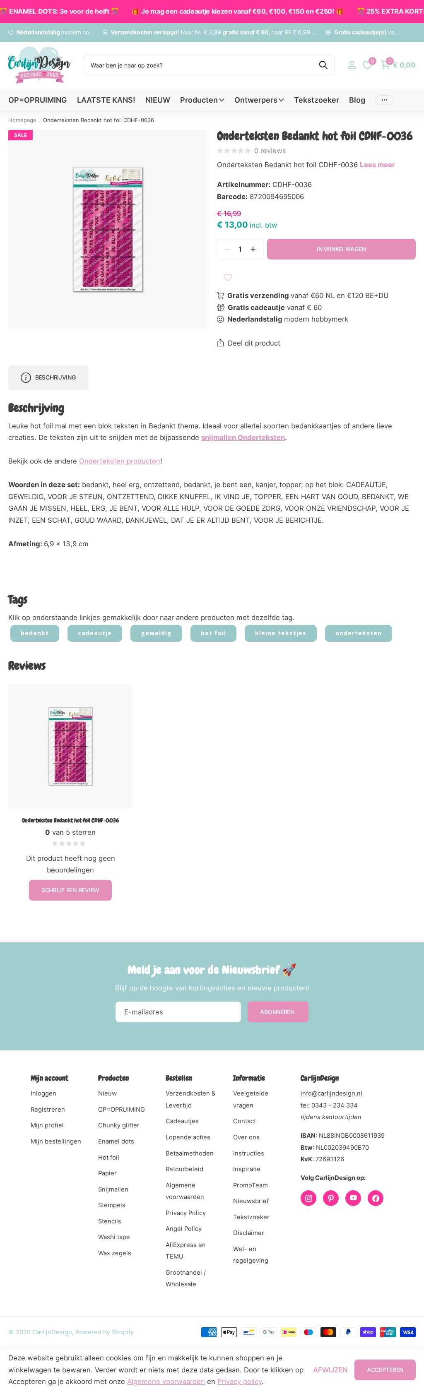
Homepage (22, 120)
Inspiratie (246, 1169)
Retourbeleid (184, 1169)
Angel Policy (184, 1228)
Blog (357, 100)
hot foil (213, 633)
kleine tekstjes (280, 633)
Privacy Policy (186, 1213)
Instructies (248, 1153)
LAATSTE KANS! (106, 100)
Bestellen (179, 1078)
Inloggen (43, 1093)
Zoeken (323, 65)
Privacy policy (239, 1381)
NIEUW (157, 100)
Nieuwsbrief (251, 1201)
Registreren (48, 1109)
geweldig (156, 633)
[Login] (352, 65)
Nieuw (107, 1093)
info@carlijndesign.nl (331, 1093)
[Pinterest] (331, 1198)
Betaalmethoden (190, 1153)
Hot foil (108, 1157)
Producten (113, 1078)
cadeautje (95, 633)
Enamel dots (116, 1141)
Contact (244, 1121)
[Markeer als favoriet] (227, 277)
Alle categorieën (202, 104)
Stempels (111, 1205)
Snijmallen (113, 1189)
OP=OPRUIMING (37, 100)
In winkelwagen (341, 248)
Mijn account (49, 1078)
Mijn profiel (47, 1125)
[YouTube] (353, 1198)
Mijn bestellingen (56, 1141)
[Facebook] (375, 1198)
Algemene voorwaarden (166, 1381)
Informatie (249, 1078)
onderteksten (358, 633)
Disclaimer (248, 1233)
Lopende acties (188, 1137)
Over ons (246, 1137)
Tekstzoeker (316, 100)
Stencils (109, 1221)
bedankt (35, 633)
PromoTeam (250, 1185)
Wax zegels (114, 1253)
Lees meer (377, 165)
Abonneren (278, 1011)
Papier (107, 1173)
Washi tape (114, 1237)
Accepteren (385, 1369)
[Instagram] (308, 1198)
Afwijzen (330, 1370)
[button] (253, 249)
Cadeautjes (182, 1121)
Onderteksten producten (119, 461)
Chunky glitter (119, 1125)
